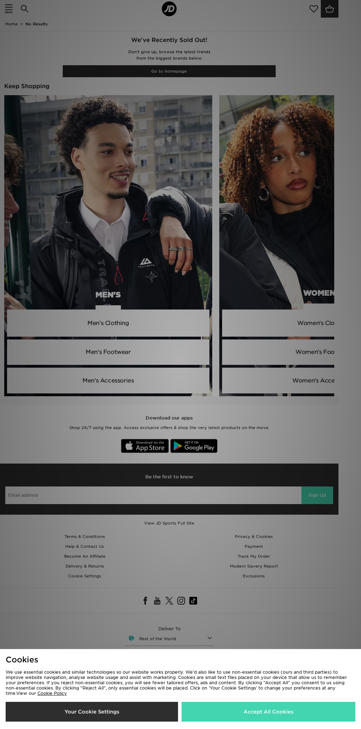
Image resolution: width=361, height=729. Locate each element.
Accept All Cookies (268, 712)
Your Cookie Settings (92, 712)
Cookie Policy (52, 693)
